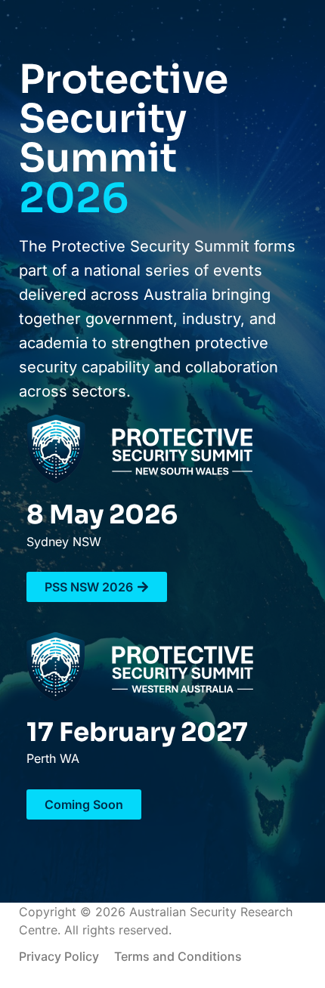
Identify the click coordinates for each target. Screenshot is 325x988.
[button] (83, 804)
